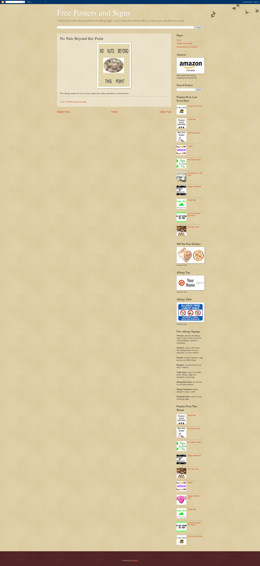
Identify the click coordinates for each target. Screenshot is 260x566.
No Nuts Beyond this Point (194, 214)
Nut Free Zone (193, 227)
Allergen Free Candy (185, 43)
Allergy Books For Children (187, 47)
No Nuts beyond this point (76, 102)
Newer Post (63, 112)
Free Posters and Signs (94, 12)
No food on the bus (195, 106)
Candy (190, 146)
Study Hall (192, 200)
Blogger (135, 561)
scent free (192, 119)
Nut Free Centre (194, 133)
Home (114, 112)
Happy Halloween (194, 187)
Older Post (165, 112)
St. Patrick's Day (194, 160)
